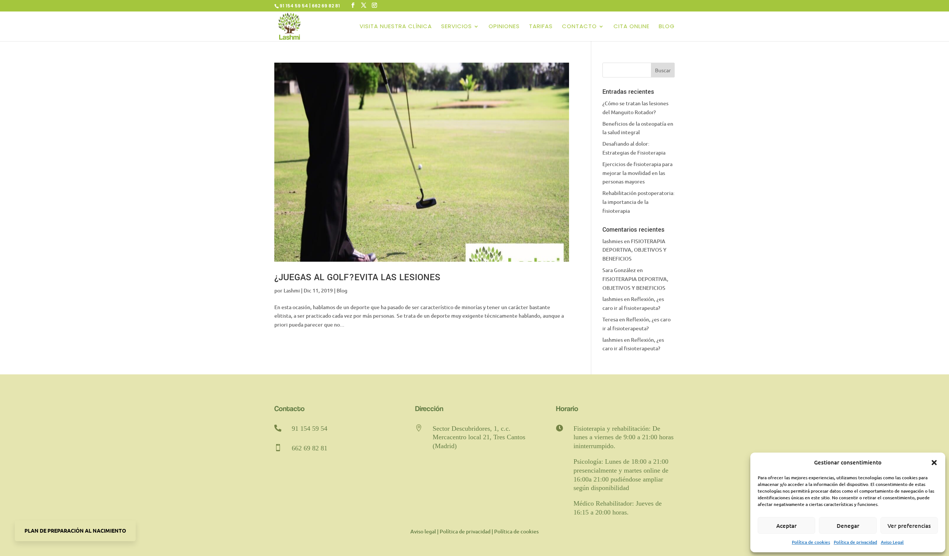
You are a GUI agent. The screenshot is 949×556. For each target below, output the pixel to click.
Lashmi (292, 290)
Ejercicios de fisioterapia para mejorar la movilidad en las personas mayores (637, 172)
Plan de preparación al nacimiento (75, 530)
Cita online (631, 27)
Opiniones (504, 27)
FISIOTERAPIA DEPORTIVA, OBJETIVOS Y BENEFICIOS (634, 250)
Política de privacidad (855, 542)
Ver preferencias (909, 525)
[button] (934, 462)
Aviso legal (423, 531)
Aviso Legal (892, 542)
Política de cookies (811, 542)
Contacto (579, 27)
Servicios (456, 27)
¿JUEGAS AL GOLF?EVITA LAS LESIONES (357, 277)
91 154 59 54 (309, 428)
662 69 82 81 (309, 448)
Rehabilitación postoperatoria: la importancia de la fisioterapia (638, 201)
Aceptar (786, 525)
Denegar (848, 525)
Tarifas (541, 27)
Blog (667, 27)
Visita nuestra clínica (396, 27)
